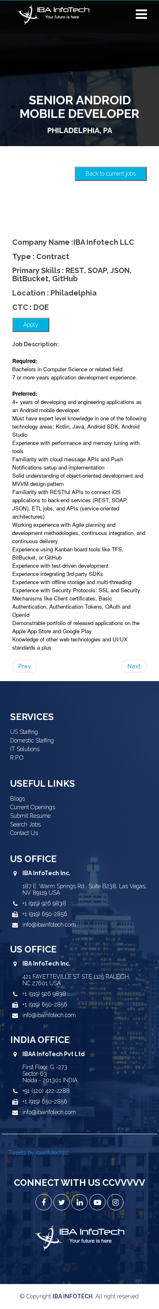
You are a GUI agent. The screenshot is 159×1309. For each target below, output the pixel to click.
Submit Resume (30, 815)
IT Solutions (25, 749)
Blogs (17, 798)
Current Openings (32, 807)
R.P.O (17, 757)
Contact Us (24, 833)
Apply (30, 324)
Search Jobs (25, 824)
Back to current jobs (111, 173)
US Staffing (24, 732)
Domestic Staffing (32, 740)
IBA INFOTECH (73, 1296)
